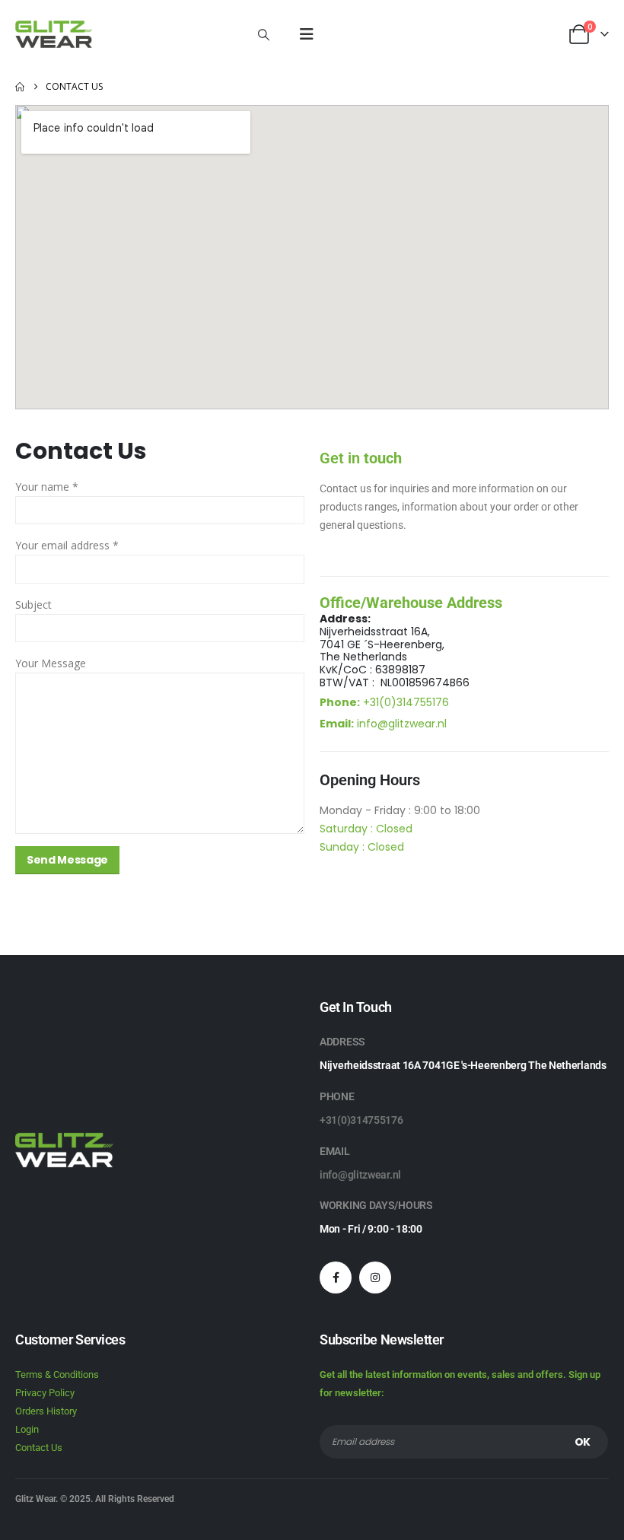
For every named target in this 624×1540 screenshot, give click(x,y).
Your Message (50, 663)
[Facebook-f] (336, 1277)
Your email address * (67, 545)
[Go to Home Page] (19, 87)
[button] (263, 34)
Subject (33, 604)
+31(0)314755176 (406, 702)
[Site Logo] (53, 34)
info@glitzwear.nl (402, 723)
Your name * (46, 486)
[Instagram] (375, 1277)
